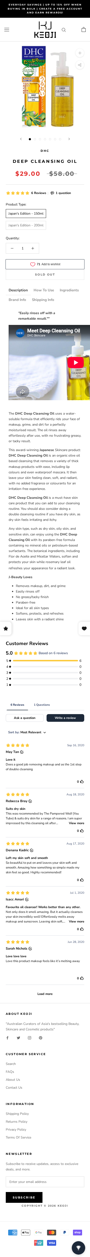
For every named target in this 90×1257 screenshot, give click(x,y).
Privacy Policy (16, 1129)
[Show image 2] (35, 139)
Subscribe (24, 1197)
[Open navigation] (6, 29)
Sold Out (45, 274)
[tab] (18, 290)
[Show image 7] (60, 139)
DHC (45, 151)
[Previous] (21, 139)
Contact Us (14, 1087)
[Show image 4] (45, 139)
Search (11, 1064)
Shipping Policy (17, 1113)
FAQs (10, 1071)
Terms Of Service (18, 1137)
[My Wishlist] (73, 29)
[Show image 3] (40, 139)
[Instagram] (29, 1037)
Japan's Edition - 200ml (25, 225)
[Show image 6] (55, 139)
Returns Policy (16, 1121)
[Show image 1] (30, 139)
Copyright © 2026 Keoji (45, 1205)
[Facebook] (7, 1037)
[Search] (64, 30)
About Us (13, 1079)
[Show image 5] (50, 139)
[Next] (69, 139)
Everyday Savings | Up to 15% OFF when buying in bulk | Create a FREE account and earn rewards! (45, 8)
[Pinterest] (40, 1037)
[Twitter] (18, 1037)
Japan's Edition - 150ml (25, 213)
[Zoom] (80, 53)
